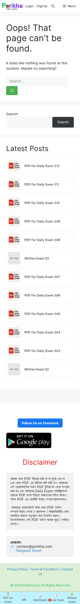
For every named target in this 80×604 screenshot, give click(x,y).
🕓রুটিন (24, 598)
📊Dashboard (40, 598)
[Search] (12, 90)
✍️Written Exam (72, 597)
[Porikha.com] (13, 6)
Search (12, 114)
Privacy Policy (17, 569)
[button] (53, 6)
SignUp (42, 6)
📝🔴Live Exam (56, 598)
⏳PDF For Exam (8, 597)
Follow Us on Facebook (40, 423)
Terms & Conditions (44, 569)
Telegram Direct (29, 551)
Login (29, 6)
